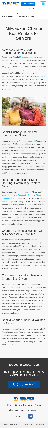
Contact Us (33, 410)
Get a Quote (28, 4)
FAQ (23, 410)
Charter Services (23, 405)
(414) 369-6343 (29, 9)
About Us (13, 410)
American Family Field (27, 141)
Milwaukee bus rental (27, 57)
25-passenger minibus (27, 154)
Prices (38, 405)
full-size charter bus (20, 249)
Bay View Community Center (21, 195)
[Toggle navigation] (43, 3)
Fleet (9, 405)
